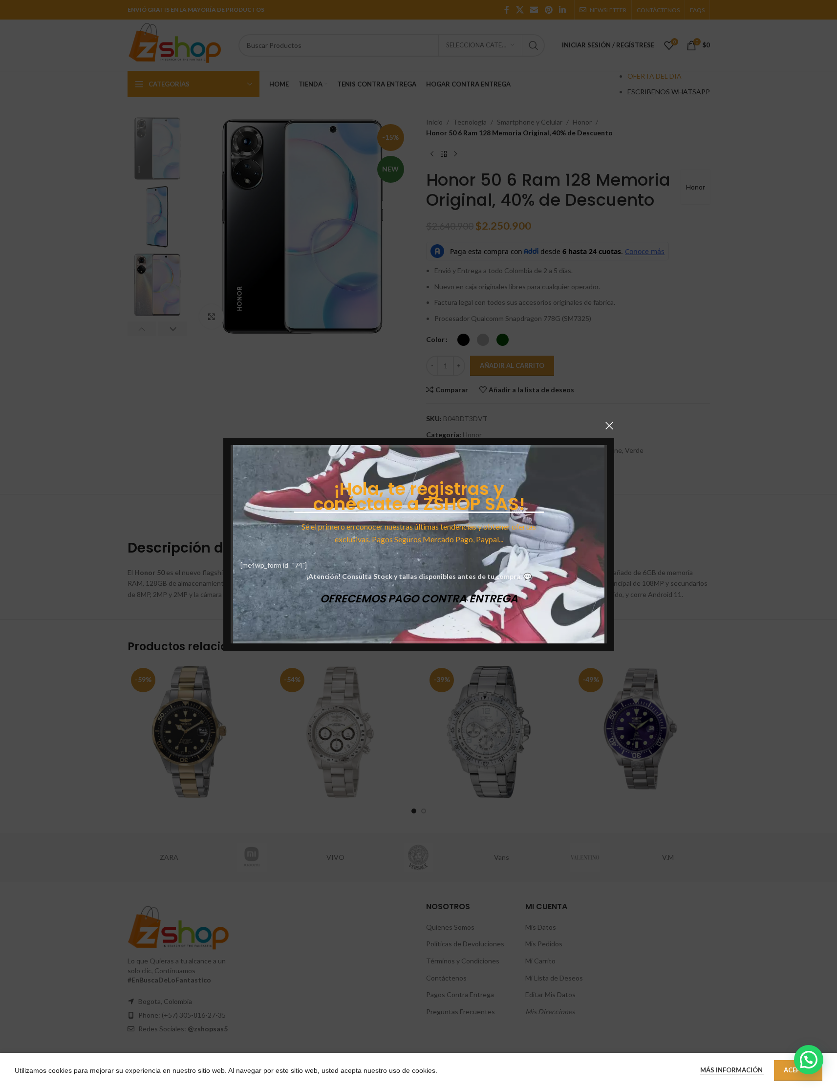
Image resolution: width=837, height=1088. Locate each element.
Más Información (732, 1070)
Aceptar (798, 1070)
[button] (808, 1059)
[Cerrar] (609, 425)
